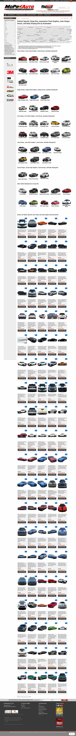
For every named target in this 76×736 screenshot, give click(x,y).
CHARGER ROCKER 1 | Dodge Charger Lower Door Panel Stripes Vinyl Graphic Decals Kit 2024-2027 (62, 231)
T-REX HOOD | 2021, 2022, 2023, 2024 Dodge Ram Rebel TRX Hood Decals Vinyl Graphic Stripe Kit (32, 613)
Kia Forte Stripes (66, 194)
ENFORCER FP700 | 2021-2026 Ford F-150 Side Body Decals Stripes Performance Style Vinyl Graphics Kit (42, 371)
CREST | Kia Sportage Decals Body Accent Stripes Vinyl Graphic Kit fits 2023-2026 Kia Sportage (62, 301)
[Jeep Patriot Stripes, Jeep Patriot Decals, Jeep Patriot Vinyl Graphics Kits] (57, 151)
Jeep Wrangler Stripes (34, 162)
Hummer (5, 28)
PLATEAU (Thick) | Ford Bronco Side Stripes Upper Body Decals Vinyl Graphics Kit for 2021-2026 (62, 278)
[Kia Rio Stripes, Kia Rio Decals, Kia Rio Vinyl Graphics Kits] (23, 204)
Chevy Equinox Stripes (66, 61)
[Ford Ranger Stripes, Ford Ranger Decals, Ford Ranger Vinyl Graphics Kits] (44, 125)
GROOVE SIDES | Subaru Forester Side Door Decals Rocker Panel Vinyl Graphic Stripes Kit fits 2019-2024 (62, 564)
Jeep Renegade (33, 40)
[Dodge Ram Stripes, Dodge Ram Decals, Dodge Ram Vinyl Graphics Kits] (23, 110)
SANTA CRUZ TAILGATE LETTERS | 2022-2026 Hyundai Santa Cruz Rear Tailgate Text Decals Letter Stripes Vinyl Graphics (32, 324)
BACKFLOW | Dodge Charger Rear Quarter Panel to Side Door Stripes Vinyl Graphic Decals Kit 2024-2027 (42, 231)
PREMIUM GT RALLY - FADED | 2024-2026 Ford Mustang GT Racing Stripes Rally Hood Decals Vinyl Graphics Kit (62, 467)
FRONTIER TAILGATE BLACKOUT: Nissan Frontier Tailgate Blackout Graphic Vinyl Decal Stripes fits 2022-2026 (32, 420)
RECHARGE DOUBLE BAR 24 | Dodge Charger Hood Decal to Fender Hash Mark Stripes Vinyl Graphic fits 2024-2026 (62, 348)
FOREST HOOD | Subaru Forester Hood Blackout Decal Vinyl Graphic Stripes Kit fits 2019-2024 (32, 589)
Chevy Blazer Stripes (33, 61)
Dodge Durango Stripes (33, 111)
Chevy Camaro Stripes (22, 61)
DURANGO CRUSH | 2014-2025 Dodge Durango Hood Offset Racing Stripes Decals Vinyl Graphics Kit (22, 636)
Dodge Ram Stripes (23, 111)
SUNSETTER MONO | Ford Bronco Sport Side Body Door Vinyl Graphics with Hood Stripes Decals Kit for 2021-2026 (32, 516)
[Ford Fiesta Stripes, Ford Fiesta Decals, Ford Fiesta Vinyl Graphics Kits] (66, 125)
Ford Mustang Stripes (22, 126)
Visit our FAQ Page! (10, 0)
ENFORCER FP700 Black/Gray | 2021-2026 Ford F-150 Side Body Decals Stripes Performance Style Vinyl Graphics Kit (32, 372)
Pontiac (5, 36)
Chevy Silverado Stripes (55, 62)
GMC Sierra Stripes (23, 85)
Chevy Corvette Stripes (44, 61)
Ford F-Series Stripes (33, 126)
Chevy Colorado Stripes (23, 73)
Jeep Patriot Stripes (57, 152)
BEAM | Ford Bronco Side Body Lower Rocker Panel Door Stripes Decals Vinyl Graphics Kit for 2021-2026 (62, 254)
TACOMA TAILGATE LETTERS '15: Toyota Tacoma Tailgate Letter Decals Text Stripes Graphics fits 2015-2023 (52, 324)
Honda (5, 27)
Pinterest (60, 705)
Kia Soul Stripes (33, 206)
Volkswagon (6, 42)
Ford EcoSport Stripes (33, 137)
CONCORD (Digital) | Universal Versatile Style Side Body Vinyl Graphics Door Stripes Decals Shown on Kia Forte (52, 444)
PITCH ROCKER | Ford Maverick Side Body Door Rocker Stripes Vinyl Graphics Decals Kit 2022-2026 (62, 372)
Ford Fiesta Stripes (66, 126)
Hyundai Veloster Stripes (55, 194)
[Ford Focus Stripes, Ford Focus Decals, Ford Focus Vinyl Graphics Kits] (55, 125)
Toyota (5, 41)
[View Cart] (71, 0)
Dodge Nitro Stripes (44, 111)
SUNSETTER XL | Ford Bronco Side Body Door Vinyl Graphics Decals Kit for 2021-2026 (32, 278)
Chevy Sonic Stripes (55, 73)
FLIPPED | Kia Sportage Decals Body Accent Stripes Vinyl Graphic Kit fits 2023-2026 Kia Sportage (42, 301)
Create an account (66, 0)
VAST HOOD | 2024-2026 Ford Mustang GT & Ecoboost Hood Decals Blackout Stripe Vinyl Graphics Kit (42, 467)
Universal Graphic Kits (9, 50)
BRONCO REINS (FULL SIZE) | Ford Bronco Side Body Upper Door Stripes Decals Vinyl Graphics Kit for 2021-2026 (42, 686)
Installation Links (17, 0)
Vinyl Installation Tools (9, 54)
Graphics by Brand (8, 45)
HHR (5, 37)
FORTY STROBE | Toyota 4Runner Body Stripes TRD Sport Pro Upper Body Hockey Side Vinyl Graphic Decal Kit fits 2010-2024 (52, 589)
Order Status (57, 0)
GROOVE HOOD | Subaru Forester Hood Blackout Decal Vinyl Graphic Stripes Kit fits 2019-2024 (22, 589)
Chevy (5, 21)
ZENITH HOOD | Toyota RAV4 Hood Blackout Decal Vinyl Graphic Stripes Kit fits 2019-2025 (22, 613)
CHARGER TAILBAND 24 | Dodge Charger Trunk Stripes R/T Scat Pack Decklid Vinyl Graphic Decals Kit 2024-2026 (32, 348)
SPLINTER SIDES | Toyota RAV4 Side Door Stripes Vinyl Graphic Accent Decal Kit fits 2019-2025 (62, 589)
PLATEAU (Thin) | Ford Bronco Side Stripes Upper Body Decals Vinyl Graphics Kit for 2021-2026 (22, 301)
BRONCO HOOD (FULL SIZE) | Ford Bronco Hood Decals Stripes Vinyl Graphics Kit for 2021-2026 (62, 685)
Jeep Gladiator (67, 39)
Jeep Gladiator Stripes (46, 162)
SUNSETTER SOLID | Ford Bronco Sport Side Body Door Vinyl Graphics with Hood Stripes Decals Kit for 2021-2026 (22, 516)
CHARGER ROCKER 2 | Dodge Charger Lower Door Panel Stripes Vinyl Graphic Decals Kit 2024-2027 (52, 231)
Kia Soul (21, 41)
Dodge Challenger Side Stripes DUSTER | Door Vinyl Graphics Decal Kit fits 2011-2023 (42, 660)
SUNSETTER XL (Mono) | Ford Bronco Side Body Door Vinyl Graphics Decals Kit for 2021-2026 (22, 278)
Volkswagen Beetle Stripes (66, 206)
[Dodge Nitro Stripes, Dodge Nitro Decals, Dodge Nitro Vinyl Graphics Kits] (44, 110)
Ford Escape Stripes (55, 137)
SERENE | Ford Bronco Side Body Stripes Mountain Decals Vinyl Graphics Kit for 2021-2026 (52, 278)
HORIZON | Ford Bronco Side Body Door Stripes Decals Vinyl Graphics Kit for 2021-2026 (42, 254)
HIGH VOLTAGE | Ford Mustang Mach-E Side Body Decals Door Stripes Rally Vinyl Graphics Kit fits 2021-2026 (52, 540)
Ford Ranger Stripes (44, 126)
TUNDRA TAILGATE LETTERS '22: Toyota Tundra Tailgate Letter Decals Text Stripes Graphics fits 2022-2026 (62, 324)
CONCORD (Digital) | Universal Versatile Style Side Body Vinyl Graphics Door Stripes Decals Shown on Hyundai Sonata (42, 444)
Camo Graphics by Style (9, 49)
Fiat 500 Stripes (22, 194)
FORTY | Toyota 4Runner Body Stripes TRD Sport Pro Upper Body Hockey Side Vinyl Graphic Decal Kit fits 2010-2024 (42, 589)
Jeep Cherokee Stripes (22, 152)
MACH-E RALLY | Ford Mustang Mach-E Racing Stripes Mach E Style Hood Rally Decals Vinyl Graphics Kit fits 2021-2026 (42, 565)
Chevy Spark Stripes (66, 73)
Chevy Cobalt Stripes (33, 73)
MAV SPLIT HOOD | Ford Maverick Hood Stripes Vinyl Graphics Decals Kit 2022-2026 (42, 395)
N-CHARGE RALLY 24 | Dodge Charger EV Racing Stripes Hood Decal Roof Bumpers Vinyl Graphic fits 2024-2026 (42, 348)
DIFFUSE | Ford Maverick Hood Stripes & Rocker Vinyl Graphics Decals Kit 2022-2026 (52, 371)
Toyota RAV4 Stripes (44, 178)
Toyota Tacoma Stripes (33, 178)
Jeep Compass (59, 39)
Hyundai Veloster (62, 40)
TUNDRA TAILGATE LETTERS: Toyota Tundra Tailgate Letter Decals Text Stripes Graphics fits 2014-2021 (22, 348)
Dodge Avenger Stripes (45, 100)
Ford (5, 26)
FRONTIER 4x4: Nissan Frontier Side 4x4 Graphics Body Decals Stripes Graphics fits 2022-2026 (22, 419)
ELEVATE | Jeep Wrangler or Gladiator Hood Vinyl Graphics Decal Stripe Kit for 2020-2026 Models (62, 492)
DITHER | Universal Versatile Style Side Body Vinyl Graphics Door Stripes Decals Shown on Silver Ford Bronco (52, 420)
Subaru (5, 40)
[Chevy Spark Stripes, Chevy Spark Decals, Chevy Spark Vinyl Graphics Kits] (66, 72)
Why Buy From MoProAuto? (43, 713)
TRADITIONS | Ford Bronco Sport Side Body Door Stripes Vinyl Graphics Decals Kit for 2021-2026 (52, 515)
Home (5, 14)
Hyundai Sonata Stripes (44, 194)
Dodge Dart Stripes (55, 111)
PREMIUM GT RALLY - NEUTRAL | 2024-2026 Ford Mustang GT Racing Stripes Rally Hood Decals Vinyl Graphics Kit (22, 492)
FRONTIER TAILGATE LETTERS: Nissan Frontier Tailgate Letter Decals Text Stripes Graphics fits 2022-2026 (42, 420)
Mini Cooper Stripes (44, 206)
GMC (5, 22)
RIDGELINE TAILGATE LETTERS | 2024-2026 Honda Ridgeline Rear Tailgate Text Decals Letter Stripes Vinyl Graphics (22, 324)
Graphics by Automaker (9, 20)
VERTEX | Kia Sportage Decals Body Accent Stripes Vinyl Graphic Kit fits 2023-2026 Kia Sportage (52, 301)
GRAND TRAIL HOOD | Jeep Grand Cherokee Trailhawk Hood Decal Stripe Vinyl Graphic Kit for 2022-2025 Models (22, 540)
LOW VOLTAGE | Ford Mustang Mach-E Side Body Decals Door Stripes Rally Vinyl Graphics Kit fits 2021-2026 (42, 540)
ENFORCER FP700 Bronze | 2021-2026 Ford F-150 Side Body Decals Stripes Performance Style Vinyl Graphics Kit (22, 372)
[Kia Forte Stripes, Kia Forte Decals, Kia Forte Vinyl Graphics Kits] (66, 192)
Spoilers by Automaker (9, 51)
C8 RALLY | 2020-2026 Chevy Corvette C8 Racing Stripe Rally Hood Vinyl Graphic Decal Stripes (62, 515)
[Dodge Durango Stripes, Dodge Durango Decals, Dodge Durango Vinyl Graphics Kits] (33, 110)
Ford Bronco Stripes (23, 137)
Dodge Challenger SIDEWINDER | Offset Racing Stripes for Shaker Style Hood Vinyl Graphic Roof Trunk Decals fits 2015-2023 (52, 492)
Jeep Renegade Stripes (22, 162)
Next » (30, 696)
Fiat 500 (44, 40)
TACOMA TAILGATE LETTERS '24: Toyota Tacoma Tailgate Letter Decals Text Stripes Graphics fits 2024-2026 (42, 324)
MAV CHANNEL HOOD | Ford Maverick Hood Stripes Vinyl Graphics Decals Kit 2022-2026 (22, 231)
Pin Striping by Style (8, 47)
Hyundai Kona (51, 40)
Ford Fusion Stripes (66, 137)
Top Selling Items (31, 0)
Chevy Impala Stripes (44, 73)
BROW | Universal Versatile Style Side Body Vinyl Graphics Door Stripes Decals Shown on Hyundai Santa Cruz (62, 444)
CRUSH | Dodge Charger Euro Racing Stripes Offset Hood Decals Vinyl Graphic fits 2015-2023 (62, 613)
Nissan (5, 35)
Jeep (5, 30)
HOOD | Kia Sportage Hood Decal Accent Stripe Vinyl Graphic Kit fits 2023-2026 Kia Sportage (32, 301)
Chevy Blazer (49, 27)
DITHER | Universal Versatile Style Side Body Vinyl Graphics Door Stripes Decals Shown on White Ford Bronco (62, 420)
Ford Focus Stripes (55, 126)
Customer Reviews (24, 0)
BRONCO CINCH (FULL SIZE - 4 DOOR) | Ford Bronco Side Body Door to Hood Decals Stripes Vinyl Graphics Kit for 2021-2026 (52, 686)
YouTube (62, 705)
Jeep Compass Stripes (46, 152)
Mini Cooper (6, 33)
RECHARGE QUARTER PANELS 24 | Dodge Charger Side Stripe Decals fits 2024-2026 (52, 348)
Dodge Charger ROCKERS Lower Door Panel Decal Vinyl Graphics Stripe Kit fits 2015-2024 (42, 613)
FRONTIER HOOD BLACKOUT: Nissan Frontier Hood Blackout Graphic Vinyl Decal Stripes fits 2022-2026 (62, 395)
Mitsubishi (6, 34)
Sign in (61, 0)
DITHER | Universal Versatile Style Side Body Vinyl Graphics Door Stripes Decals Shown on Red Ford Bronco (22, 444)
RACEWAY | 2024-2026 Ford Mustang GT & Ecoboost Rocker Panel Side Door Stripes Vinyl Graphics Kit (22, 467)
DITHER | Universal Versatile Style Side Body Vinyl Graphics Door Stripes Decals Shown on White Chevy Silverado (32, 444)
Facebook (57, 705)
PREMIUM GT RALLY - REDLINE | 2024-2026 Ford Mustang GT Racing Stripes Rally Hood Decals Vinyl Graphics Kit (32, 492)
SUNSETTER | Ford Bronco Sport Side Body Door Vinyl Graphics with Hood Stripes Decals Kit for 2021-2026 (42, 515)
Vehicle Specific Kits (7, 43)
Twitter (58, 705)
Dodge (5, 23)
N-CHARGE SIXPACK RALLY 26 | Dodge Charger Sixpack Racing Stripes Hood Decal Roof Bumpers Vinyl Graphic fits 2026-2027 (32, 254)
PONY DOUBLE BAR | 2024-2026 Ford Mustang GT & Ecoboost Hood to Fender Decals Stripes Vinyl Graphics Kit (32, 467)
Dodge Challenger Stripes (23, 100)
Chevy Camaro (31, 27)
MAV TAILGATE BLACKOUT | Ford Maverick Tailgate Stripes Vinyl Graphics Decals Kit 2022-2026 (32, 395)
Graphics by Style (8, 46)
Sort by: (61, 18)
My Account (52, 0)
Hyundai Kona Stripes (33, 194)
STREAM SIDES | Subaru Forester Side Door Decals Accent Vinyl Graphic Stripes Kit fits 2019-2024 (52, 564)
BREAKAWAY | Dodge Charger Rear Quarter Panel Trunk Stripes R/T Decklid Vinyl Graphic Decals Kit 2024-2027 (22, 254)
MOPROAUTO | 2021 (59, 726)
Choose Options (22, 236)
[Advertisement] (10, 122)
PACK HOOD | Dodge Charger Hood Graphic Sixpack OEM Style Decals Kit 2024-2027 (32, 231)
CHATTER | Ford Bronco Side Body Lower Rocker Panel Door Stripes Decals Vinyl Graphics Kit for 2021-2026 (52, 254)
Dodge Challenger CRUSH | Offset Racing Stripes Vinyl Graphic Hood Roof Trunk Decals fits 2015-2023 (52, 613)
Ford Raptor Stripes (44, 137)
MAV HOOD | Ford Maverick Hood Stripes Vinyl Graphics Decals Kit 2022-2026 (52, 395)
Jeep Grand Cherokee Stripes (35, 152)
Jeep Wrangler (25, 40)
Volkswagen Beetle (53, 41)
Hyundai (5, 29)
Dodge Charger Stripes (34, 100)
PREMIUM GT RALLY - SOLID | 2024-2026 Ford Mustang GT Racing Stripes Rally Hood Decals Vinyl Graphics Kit (42, 492)
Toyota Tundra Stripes (22, 179)
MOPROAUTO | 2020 (59, 715)
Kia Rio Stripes (23, 206)
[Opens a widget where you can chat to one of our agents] (72, 734)
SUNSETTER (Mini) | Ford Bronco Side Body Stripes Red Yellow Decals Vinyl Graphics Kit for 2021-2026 (42, 278)
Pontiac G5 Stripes (55, 206)
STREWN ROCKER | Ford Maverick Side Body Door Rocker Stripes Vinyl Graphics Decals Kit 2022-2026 (21, 396)
